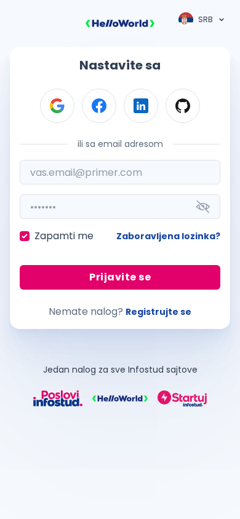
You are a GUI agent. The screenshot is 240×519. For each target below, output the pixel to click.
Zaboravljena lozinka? (168, 236)
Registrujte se (158, 312)
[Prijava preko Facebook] (99, 106)
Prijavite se (120, 277)
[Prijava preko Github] (183, 106)
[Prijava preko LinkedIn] (141, 106)
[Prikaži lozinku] (203, 206)
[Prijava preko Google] (57, 106)
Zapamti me (64, 236)
